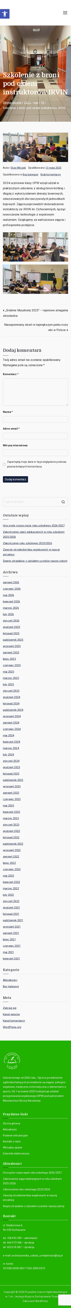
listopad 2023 (11, 773)
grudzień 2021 (11, 907)
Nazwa (8, 411)
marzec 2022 (11, 888)
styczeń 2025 (11, 690)
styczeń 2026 (11, 620)
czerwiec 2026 (12, 588)
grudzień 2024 (11, 697)
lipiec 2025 (9, 659)
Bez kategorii (30, 174)
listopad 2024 (11, 703)
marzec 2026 (11, 608)
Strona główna (11, 1123)
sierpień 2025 (11, 652)
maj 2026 (8, 595)
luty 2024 (8, 754)
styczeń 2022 (11, 901)
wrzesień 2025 (12, 646)
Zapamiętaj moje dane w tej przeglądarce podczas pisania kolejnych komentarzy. (37, 464)
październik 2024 (13, 710)
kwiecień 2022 (11, 882)
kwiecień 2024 (11, 741)
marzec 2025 (11, 678)
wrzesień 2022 (12, 850)
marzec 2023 (11, 818)
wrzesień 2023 (12, 786)
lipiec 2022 (9, 863)
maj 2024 (8, 735)
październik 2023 (13, 780)
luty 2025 (8, 684)
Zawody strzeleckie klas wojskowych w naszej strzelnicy (31, 552)
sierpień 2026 (11, 582)
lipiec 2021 (9, 939)
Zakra (26, 1301)
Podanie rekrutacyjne (15, 1135)
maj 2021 (8, 952)
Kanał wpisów (11, 1014)
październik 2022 (13, 843)
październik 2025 (13, 639)
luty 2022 (8, 894)
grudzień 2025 (11, 627)
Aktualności (10, 980)
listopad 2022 (11, 837)
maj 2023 (8, 805)
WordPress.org (12, 1027)
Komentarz (11, 374)
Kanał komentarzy (14, 1020)
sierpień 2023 (11, 792)
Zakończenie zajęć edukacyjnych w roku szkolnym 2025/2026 (33, 534)
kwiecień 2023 (11, 812)
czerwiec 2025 (12, 665)
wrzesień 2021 (12, 926)
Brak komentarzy (51, 174)
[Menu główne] (65, 12)
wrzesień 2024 (12, 716)
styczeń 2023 (11, 824)
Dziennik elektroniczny (16, 1153)
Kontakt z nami (12, 1141)
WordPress (41, 1301)
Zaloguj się (9, 1008)
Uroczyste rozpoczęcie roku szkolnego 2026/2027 (34, 525)
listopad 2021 (11, 914)
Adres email (11, 428)
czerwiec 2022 (12, 869)
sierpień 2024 (11, 722)
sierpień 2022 (11, 856)
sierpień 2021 (11, 933)
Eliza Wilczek (18, 167)
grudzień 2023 (11, 767)
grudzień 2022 (11, 831)
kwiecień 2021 (11, 958)
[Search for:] (35, 501)
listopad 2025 (11, 633)
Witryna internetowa (15, 445)
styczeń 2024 (11, 761)
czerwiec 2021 (12, 945)
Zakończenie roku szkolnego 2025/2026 (27, 543)
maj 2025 (8, 671)
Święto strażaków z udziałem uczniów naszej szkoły (35, 561)
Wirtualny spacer (13, 1147)
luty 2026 (8, 614)
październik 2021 (13, 920)
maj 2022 (8, 875)
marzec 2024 (11, 748)
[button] (4, 14)
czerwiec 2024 (12, 729)
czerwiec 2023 (12, 799)
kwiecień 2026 (11, 601)
